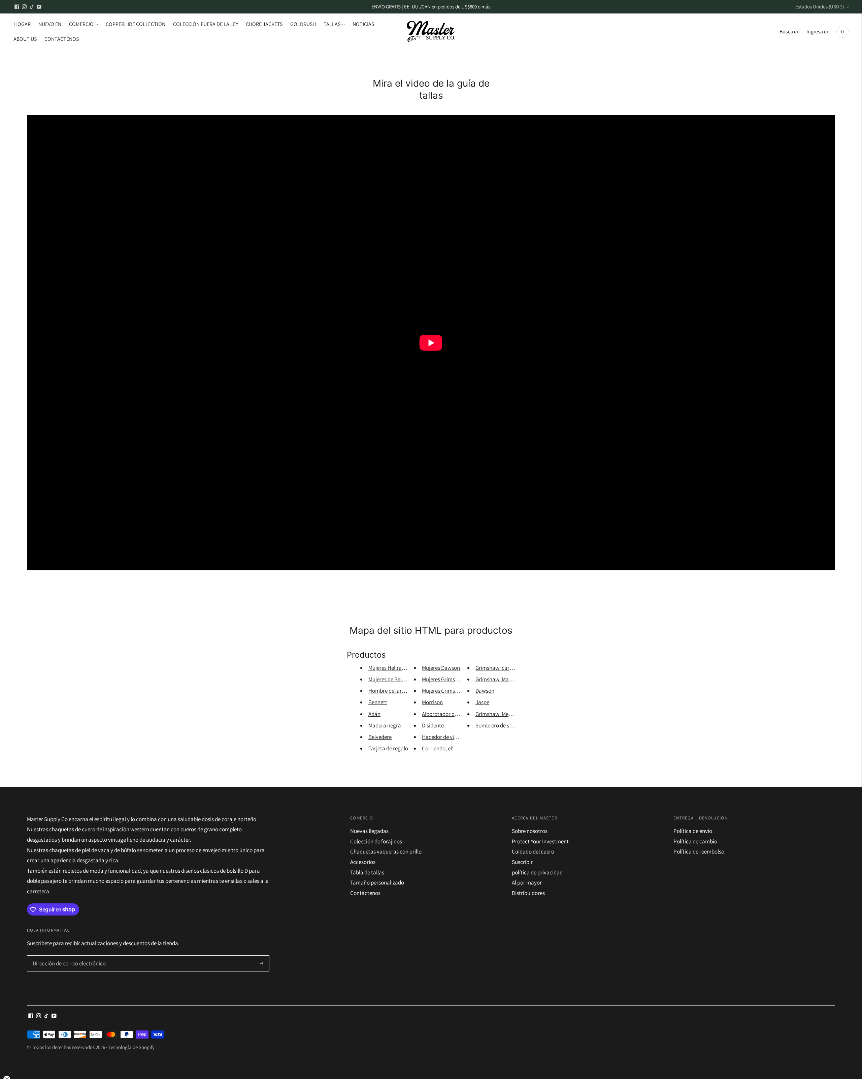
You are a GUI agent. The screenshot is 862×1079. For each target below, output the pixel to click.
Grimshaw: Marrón (497, 679)
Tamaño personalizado (377, 882)
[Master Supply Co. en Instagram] (24, 6)
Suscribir (522, 862)
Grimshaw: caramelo (499, 667)
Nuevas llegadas (369, 831)
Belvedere (380, 737)
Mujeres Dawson (441, 667)
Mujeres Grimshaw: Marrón (453, 690)
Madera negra (384, 725)
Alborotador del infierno (450, 714)
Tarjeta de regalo (388, 748)
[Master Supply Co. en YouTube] (39, 6)
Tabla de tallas (367, 872)
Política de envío (692, 831)
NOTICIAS (363, 24)
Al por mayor (527, 882)
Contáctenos (365, 893)
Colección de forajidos (376, 841)
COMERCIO (81, 24)
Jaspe (482, 702)
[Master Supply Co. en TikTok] (31, 6)
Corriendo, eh (438, 748)
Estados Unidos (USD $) (819, 6)
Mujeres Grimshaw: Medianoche (459, 679)
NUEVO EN (49, 24)
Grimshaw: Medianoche (502, 714)
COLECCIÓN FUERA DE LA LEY (205, 24)
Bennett (377, 702)
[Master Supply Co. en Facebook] (16, 6)
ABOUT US (25, 38)
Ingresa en (818, 31)
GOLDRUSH (303, 24)
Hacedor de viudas (443, 737)
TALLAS (332, 24)
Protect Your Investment (540, 841)
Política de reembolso (698, 851)
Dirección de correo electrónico (66, 956)
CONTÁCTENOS (61, 38)
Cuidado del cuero (533, 851)
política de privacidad (537, 872)
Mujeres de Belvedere (393, 679)
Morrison (432, 702)
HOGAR (22, 24)
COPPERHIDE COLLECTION (135, 24)
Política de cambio (695, 841)
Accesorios (362, 862)
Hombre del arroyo (390, 690)
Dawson (484, 690)
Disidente (433, 725)
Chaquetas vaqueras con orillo (386, 851)
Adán (374, 714)
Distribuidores (528, 893)
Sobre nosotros (530, 831)
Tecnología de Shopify (131, 1047)
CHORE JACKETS (264, 24)
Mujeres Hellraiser (389, 667)
